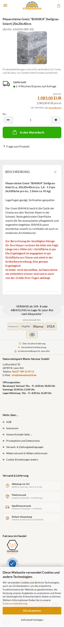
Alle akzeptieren (32, 610)
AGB (8, 421)
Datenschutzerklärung (15, 603)
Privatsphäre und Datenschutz (23, 440)
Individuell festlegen (32, 619)
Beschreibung (17, 172)
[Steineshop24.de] (31, 5)
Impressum (12, 428)
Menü (5, 5)
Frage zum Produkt (18, 146)
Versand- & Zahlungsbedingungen (24, 446)
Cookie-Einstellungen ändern (22, 459)
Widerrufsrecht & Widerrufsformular (27, 453)
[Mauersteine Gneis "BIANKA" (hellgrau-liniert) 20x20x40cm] (32, 47)
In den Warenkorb (32, 132)
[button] (8, 120)
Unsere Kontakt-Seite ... (19, 434)
